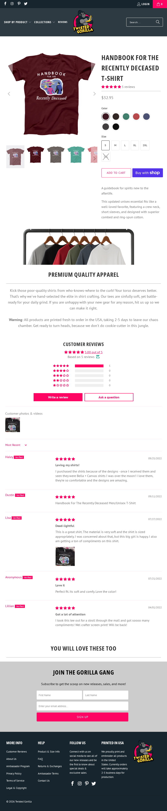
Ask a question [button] (109, 397)
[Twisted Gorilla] (83, 22)
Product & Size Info (49, 751)
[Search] (158, 22)
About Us (11, 759)
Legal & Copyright (16, 788)
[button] (18, 22)
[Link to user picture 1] (65, 556)
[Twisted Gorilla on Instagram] (12, 4)
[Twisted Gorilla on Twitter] (26, 4)
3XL (106, 156)
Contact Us (43, 780)
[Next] (94, 94)
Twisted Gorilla (23, 801)
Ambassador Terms (48, 773)
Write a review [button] (58, 397)
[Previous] (9, 94)
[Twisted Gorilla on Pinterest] (19, 4)
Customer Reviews (16, 751)
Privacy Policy (13, 773)
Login (146, 4)
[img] (65, 459)
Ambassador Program (18, 766)
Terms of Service (15, 780)
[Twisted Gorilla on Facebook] (5, 4)
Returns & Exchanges (50, 766)
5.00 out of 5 (94, 352)
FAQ (40, 759)
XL (134, 145)
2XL (145, 145)
